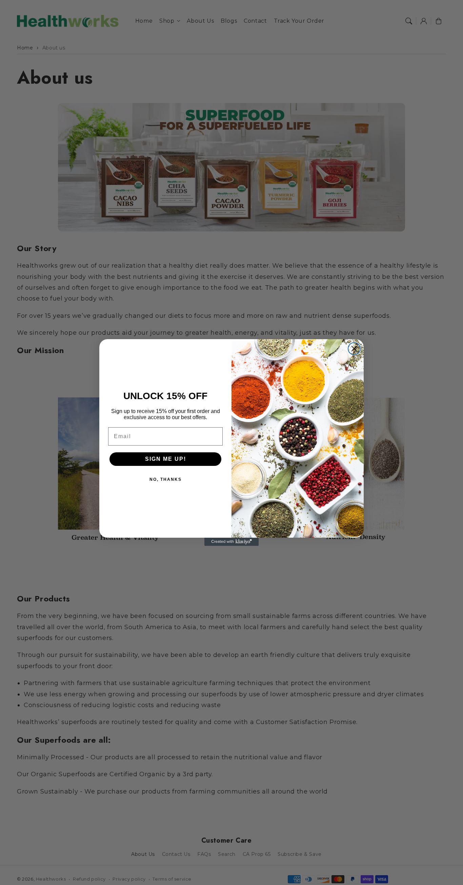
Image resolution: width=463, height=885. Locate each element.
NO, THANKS (165, 479)
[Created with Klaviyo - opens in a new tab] (231, 542)
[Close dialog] (354, 349)
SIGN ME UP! (165, 459)
